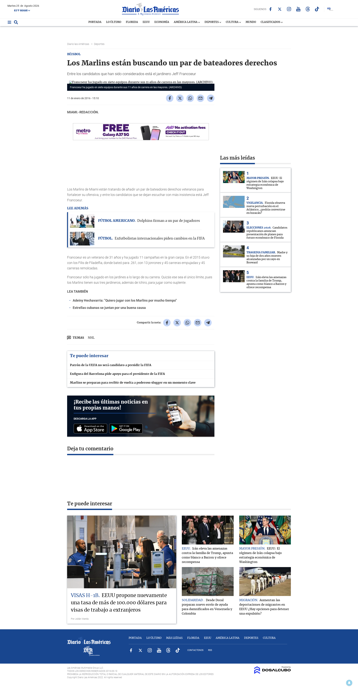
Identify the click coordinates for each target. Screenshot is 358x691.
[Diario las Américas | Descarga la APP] (91, 429)
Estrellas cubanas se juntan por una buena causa (109, 308)
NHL (91, 337)
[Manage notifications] (349, 683)
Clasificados (271, 22)
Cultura (232, 22)
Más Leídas (174, 638)
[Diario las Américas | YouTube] (298, 9)
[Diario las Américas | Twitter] (279, 9)
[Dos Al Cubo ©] (272, 672)
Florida (132, 22)
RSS (210, 650)
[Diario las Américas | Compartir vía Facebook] (169, 98)
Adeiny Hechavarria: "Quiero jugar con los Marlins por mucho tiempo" (125, 300)
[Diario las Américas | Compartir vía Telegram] (210, 98)
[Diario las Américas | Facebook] (270, 9)
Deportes (212, 22)
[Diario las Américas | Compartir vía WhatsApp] (190, 98)
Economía (161, 22)
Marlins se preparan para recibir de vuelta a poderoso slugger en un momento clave (133, 382)
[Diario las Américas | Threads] (307, 9)
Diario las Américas (78, 44)
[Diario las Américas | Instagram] (289, 9)
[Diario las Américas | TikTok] (317, 9)
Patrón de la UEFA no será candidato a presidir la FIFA (110, 365)
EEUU (146, 22)
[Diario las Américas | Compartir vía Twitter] (180, 98)
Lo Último (113, 22)
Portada (94, 22)
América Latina (186, 22)
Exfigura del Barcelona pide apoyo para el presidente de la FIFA (117, 373)
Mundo (251, 22)
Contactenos (195, 650)
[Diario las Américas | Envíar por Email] (200, 98)
